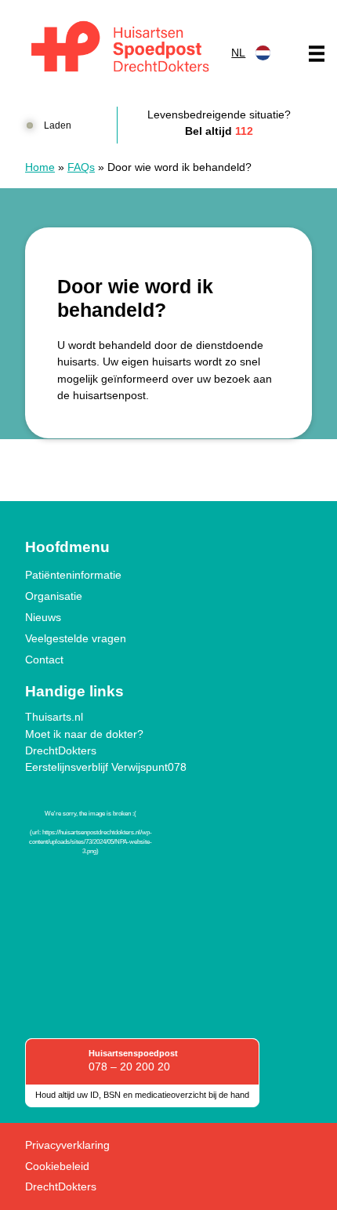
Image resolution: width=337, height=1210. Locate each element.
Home (40, 167)
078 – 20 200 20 (129, 1066)
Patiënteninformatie (73, 575)
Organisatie (53, 596)
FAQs (81, 167)
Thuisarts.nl (54, 716)
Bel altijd (219, 131)
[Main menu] (316, 53)
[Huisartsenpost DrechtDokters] (117, 49)
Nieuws (43, 617)
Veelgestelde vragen (75, 638)
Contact (44, 659)
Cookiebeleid (57, 1166)
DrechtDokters (60, 750)
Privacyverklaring (67, 1145)
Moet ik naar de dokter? (84, 734)
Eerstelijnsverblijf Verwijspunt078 (106, 767)
